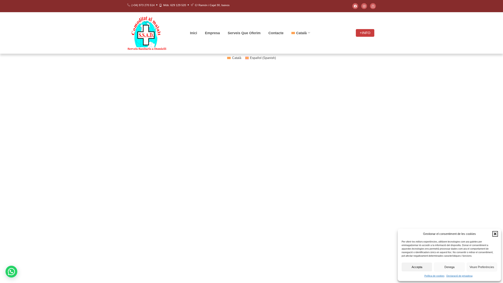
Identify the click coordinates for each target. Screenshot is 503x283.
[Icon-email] (373, 6)
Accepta (417, 267)
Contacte (276, 33)
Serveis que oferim (244, 33)
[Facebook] (355, 6)
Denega (449, 267)
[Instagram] (364, 6)
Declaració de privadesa (459, 276)
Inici (193, 33)
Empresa (212, 33)
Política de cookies (434, 276)
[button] (495, 234)
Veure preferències (482, 267)
